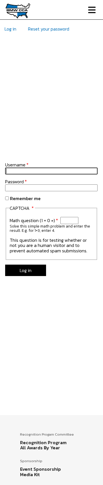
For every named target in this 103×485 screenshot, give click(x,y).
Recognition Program (43, 442)
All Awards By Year (40, 447)
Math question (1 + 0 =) (32, 220)
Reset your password (48, 28)
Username (15, 164)
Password (14, 181)
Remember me (25, 198)
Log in (10, 28)
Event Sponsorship (40, 469)
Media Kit (30, 474)
